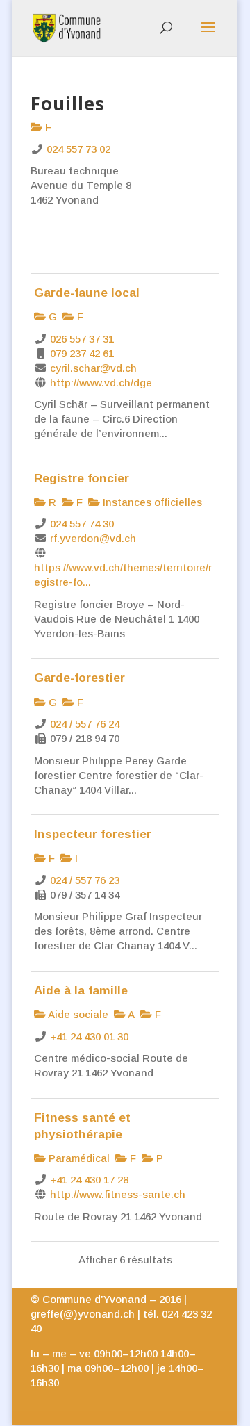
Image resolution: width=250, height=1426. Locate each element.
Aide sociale (77, 1014)
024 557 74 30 (82, 524)
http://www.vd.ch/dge (101, 382)
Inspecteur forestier (92, 834)
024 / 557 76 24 (84, 724)
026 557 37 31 (82, 339)
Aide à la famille (81, 990)
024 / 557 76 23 (84, 880)
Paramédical (78, 1158)
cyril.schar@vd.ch (93, 368)
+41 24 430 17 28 (89, 1180)
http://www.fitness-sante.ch (117, 1194)
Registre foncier (81, 478)
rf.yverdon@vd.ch (93, 538)
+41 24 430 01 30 (89, 1036)
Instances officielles (151, 502)
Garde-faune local (87, 293)
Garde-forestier (79, 678)
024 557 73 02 (78, 149)
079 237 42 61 (82, 353)
